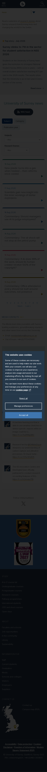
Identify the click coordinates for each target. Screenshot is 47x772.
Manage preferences (23, 406)
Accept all (23, 415)
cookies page (22, 390)
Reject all (23, 398)
